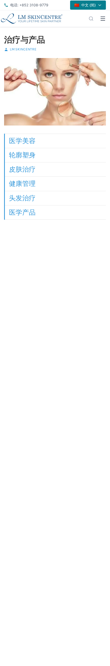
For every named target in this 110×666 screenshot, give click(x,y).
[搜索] (91, 18)
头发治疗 (22, 198)
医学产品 (22, 212)
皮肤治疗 (22, 169)
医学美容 (22, 141)
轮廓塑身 (22, 155)
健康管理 (22, 183)
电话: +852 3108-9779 (29, 5)
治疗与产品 (24, 40)
